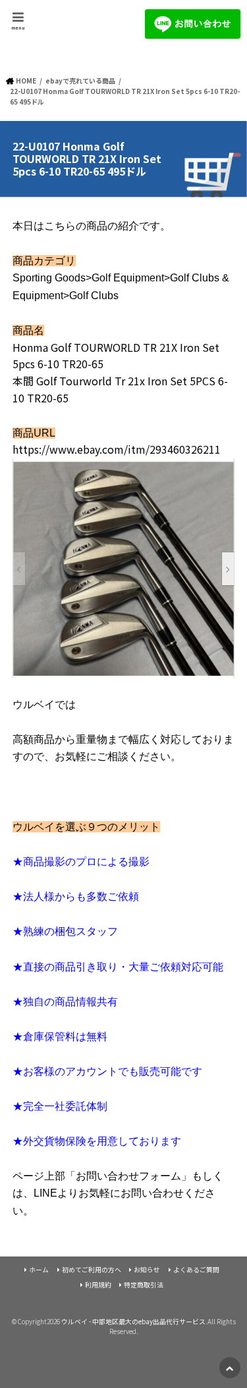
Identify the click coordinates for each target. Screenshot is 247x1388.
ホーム (39, 1269)
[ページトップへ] (229, 1367)
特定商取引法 (143, 1284)
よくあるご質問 (196, 1269)
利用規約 (98, 1284)
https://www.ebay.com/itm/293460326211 (117, 449)
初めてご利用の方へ (91, 1269)
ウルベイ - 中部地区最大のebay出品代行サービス (133, 1321)
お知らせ (147, 1269)
